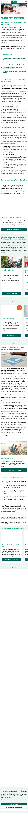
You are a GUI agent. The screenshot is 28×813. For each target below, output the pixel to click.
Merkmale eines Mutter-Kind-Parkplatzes (12, 61)
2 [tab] (14, 301)
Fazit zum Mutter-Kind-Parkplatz (10, 75)
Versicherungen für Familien (14, 470)
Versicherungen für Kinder (9, 511)
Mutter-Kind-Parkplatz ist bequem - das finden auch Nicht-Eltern (14, 72)
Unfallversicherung (12, 293)
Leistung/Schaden (5, 1)
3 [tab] (15, 301)
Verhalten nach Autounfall (14, 229)
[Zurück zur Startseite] (14, 2)
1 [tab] (12, 301)
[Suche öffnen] (24, 2)
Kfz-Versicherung (11, 335)
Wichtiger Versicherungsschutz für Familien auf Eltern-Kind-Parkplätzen (13, 68)
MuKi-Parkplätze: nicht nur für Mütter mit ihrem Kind (14, 59)
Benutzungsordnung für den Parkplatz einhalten (14, 64)
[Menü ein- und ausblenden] (26, 1)
